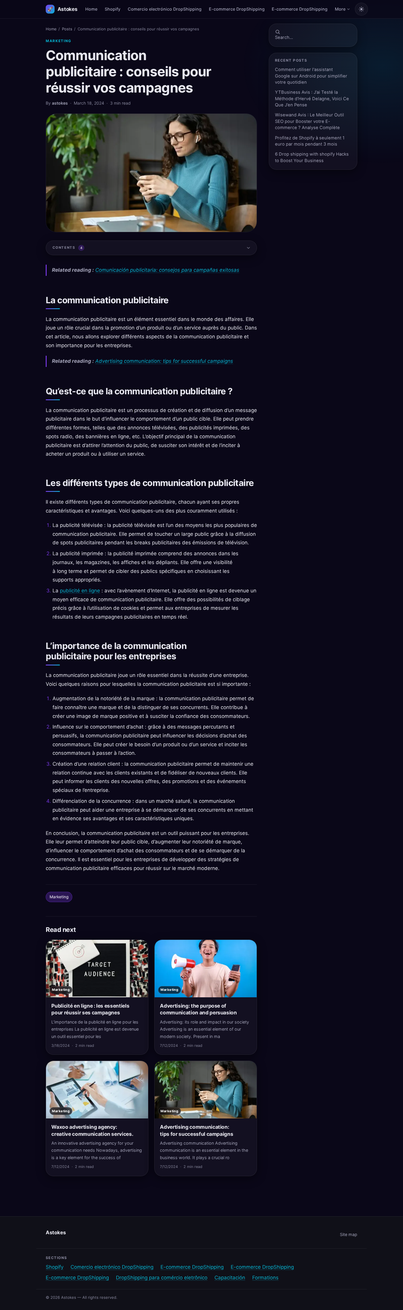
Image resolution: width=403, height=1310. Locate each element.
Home (91, 8)
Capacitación (229, 1278)
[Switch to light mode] (361, 9)
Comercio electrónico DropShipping (165, 8)
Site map (348, 1234)
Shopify (112, 8)
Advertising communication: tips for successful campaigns (164, 361)
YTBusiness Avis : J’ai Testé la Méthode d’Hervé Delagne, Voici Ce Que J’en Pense (312, 99)
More (340, 8)
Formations (265, 1278)
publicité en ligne (80, 591)
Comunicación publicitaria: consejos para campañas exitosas (167, 270)
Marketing (58, 41)
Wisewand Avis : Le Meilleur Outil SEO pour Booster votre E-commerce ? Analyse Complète (309, 121)
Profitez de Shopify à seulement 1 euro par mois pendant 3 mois (310, 141)
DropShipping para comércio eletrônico (161, 1278)
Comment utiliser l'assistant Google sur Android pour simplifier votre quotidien (311, 76)
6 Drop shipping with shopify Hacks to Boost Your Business (312, 157)
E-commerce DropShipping (237, 8)
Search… (284, 37)
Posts (67, 29)
